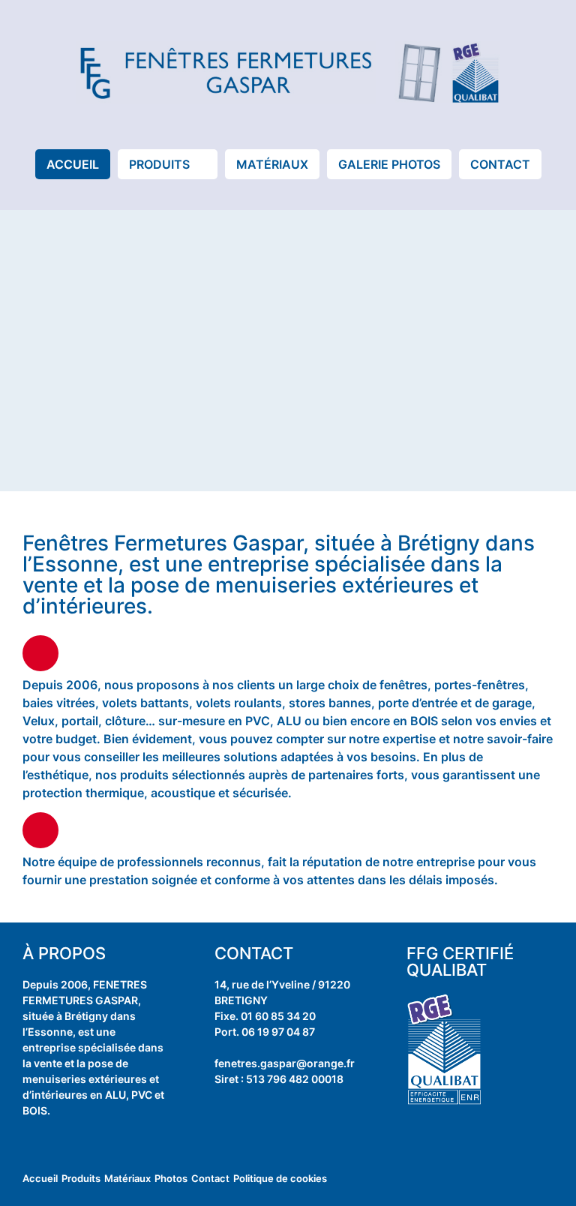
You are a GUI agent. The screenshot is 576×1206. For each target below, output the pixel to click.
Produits (81, 1178)
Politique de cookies (280, 1178)
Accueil (40, 1178)
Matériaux (127, 1178)
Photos (171, 1178)
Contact (210, 1178)
